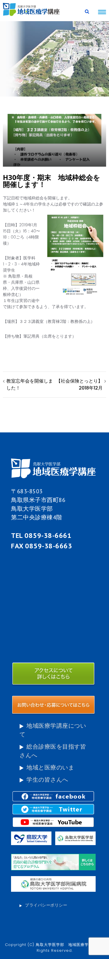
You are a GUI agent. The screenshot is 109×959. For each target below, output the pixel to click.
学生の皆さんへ (47, 779)
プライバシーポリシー (46, 905)
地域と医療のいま (50, 767)
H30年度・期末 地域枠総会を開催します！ (51, 180)
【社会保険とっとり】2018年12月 (79, 384)
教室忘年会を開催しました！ (29, 384)
